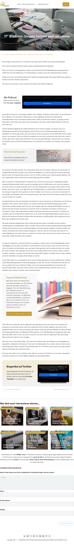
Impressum (47, 540)
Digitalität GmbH (24, 540)
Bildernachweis (55, 540)
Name (2, 491)
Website (2, 510)
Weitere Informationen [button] (47, 106)
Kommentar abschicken (66, 523)
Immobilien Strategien (14, 44)
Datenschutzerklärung (37, 540)
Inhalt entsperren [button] (47, 103)
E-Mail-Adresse (5, 500)
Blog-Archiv (63, 540)
